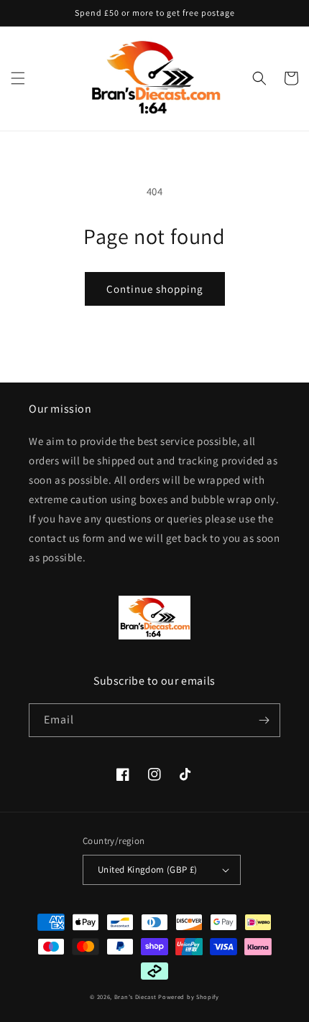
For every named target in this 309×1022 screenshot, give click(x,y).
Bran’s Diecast (136, 996)
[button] (18, 78)
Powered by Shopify (188, 996)
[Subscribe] (264, 720)
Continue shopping (154, 289)
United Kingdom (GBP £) (148, 869)
